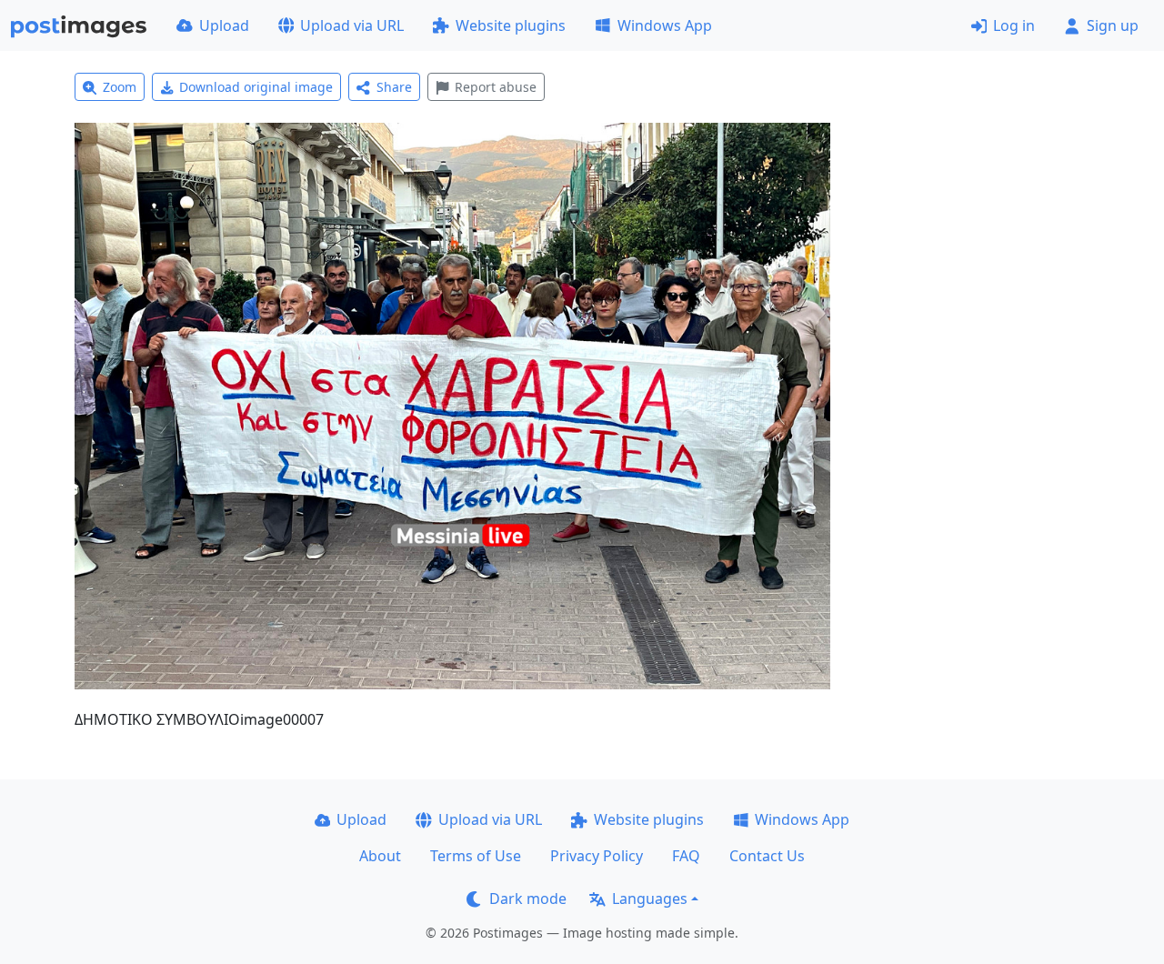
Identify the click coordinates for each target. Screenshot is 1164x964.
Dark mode (528, 899)
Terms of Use (475, 856)
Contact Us (767, 856)
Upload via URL (352, 25)
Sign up (1113, 25)
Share (394, 86)
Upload (224, 25)
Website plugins (511, 25)
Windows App (664, 25)
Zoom (119, 86)
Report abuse (496, 86)
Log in (1014, 25)
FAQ (686, 856)
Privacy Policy (596, 856)
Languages (649, 899)
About (380, 856)
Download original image (256, 86)
